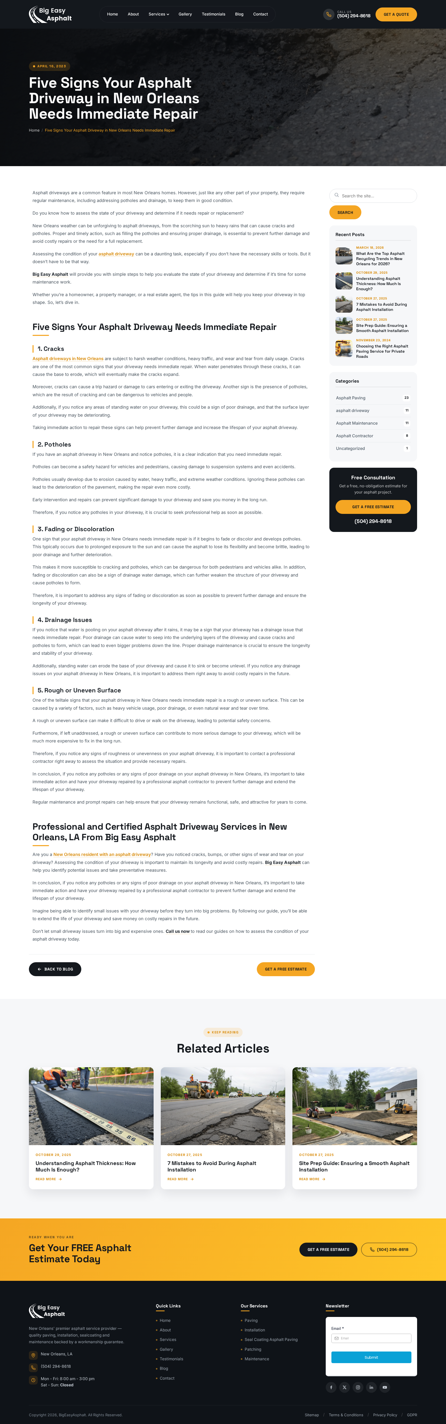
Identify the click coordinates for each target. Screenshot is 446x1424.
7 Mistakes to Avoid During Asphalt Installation (212, 1166)
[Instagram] (358, 1387)
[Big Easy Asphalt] (50, 14)
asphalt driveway (116, 253)
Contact (260, 14)
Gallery (185, 14)
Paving (251, 1320)
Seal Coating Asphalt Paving (271, 1339)
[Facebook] (331, 1387)
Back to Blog (58, 969)
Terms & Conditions (346, 1414)
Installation (255, 1330)
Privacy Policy (385, 1414)
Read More (46, 1179)
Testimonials (213, 14)
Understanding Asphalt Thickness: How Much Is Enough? (86, 1166)
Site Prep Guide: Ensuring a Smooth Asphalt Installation (354, 1166)
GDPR (412, 1414)
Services (157, 14)
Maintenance (257, 1358)
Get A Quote (396, 14)
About (133, 14)
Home (112, 14)
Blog (239, 14)
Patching (253, 1349)
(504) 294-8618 (373, 521)
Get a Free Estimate (286, 969)
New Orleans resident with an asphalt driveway (102, 854)
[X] (344, 1387)
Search (345, 212)
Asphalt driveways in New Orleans (68, 358)
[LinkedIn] (371, 1387)
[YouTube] (384, 1387)
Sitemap (312, 1414)
